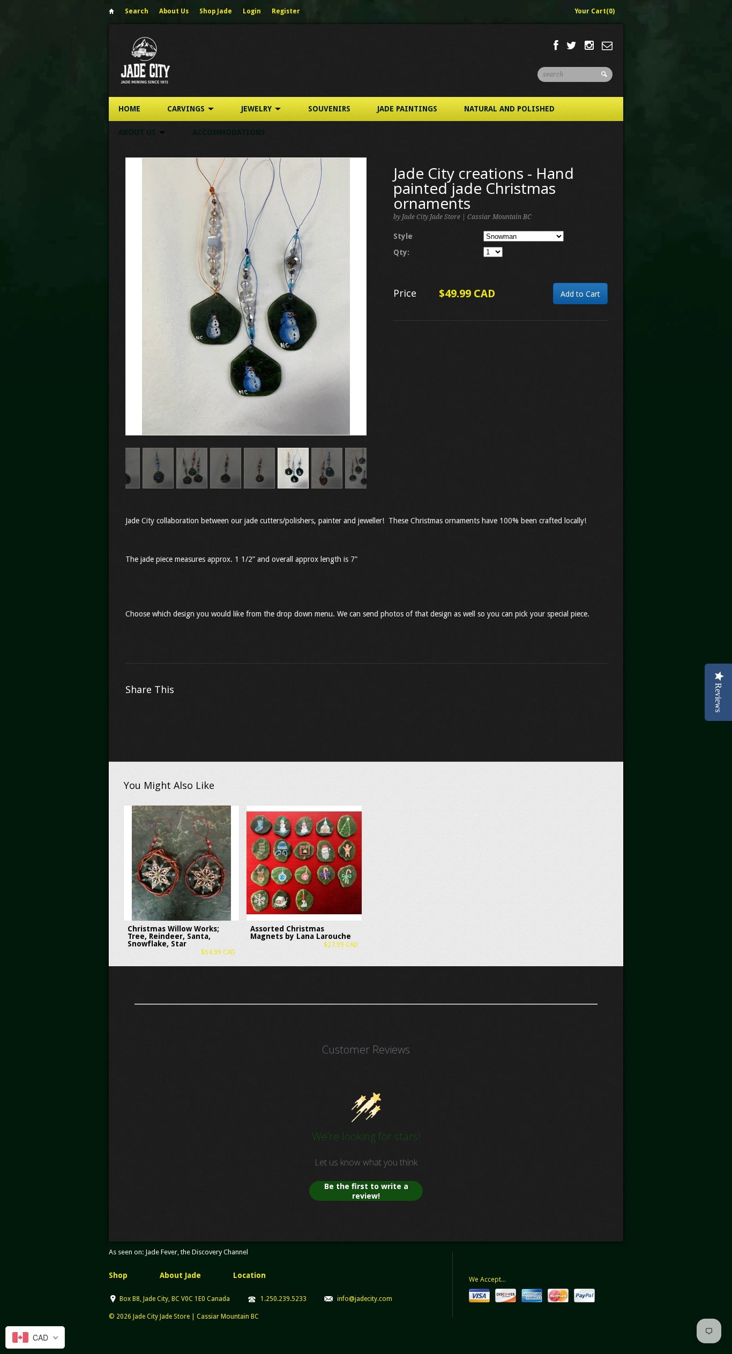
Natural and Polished (509, 108)
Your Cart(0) (594, 11)
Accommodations (228, 132)
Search (136, 11)
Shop (118, 1275)
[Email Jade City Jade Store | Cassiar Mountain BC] (607, 45)
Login (252, 11)
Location (249, 1275)
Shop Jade (215, 11)
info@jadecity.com (364, 1299)
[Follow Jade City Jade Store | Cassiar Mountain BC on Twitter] (571, 45)
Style (403, 236)
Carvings (187, 108)
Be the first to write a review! (366, 1191)
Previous (134, 308)
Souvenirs (329, 108)
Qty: (401, 252)
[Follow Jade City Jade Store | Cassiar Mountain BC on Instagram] (589, 45)
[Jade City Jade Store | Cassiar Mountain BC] (155, 60)
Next (359, 308)
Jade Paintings (407, 108)
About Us (174, 11)
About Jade (180, 1275)
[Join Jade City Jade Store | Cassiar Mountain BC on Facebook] (556, 45)
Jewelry (257, 108)
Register (286, 11)
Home (111, 13)
